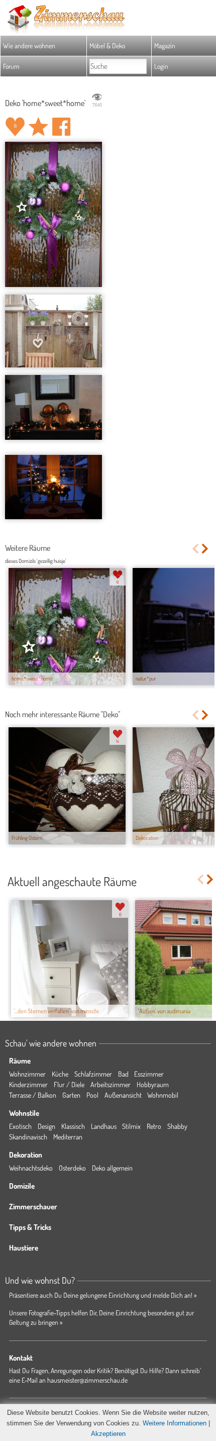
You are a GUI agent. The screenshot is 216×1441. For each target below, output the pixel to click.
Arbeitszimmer (110, 1084)
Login (161, 66)
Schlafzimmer (93, 1074)
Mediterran (67, 1136)
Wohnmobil (162, 1095)
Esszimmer (149, 1074)
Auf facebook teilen (61, 127)
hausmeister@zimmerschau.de (87, 1380)
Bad (123, 1074)
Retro (154, 1126)
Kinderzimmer (28, 1084)
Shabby (177, 1126)
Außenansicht (123, 1095)
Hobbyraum (153, 1084)
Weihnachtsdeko (31, 1168)
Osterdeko (72, 1168)
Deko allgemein (112, 1168)
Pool (92, 1095)
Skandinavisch (28, 1136)
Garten (71, 1095)
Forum (11, 66)
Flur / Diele (69, 1084)
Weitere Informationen (174, 1423)
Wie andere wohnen (29, 45)
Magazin (164, 45)
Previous (195, 548)
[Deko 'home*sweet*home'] (53, 214)
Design (46, 1126)
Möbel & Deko (107, 45)
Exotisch (20, 1126)
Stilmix (131, 1126)
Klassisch (73, 1126)
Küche (60, 1074)
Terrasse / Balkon (32, 1095)
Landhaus (104, 1126)
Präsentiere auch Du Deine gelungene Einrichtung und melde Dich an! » (103, 1295)
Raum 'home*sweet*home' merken (38, 127)
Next (205, 548)
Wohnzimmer (27, 1074)
